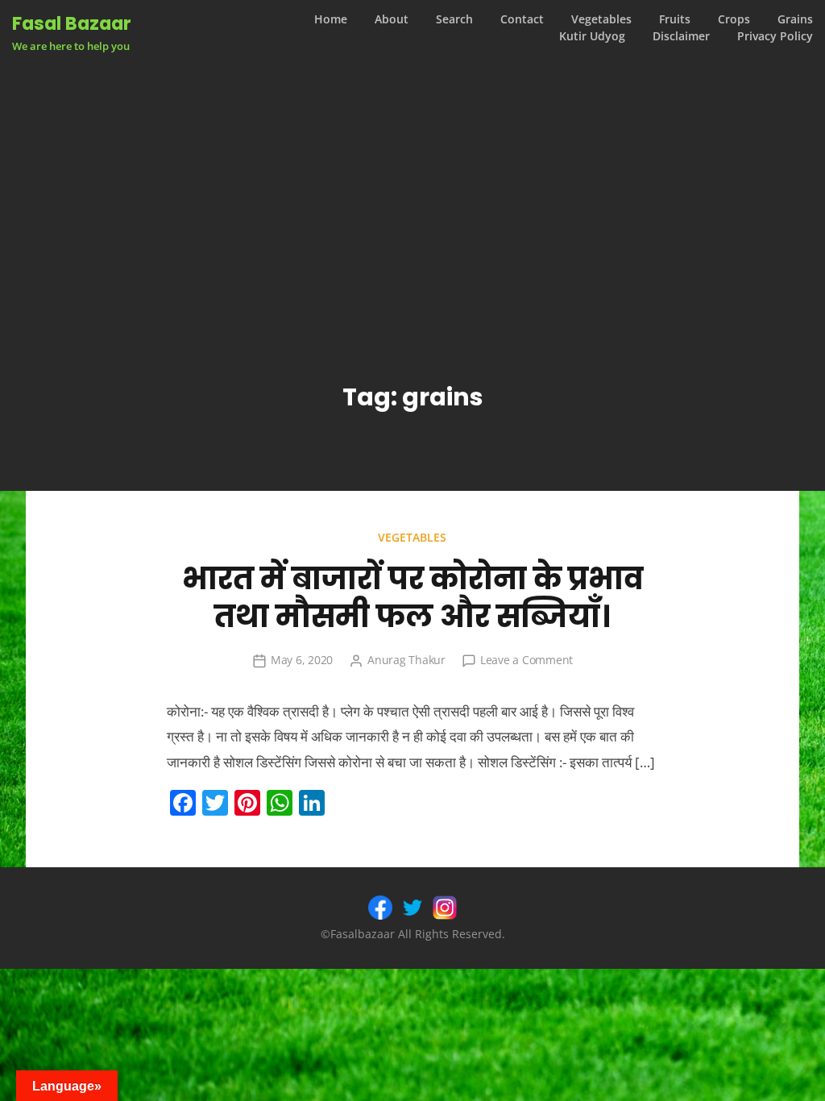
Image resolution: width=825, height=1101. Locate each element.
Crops (734, 19)
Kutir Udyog (592, 36)
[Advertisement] (413, 188)
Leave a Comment (526, 659)
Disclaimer (681, 36)
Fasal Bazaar (71, 23)
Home (330, 19)
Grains (795, 19)
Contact (522, 19)
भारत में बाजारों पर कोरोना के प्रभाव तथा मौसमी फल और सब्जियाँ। (412, 598)
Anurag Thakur (406, 659)
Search (454, 19)
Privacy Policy (775, 36)
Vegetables (601, 19)
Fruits (674, 19)
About (391, 19)
